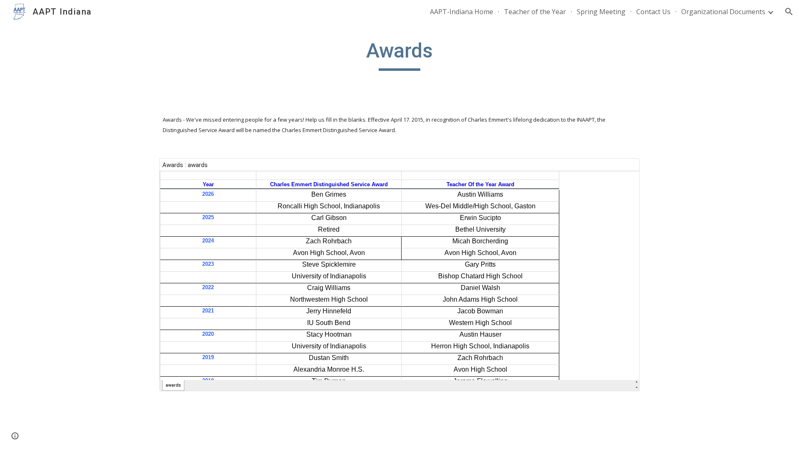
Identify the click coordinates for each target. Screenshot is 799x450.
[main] (399, 54)
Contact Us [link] (653, 11)
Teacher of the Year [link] (535, 11)
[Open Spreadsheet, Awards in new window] (624, 169)
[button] (789, 12)
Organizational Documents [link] (723, 11)
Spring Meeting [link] (601, 11)
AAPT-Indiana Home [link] (461, 11)
